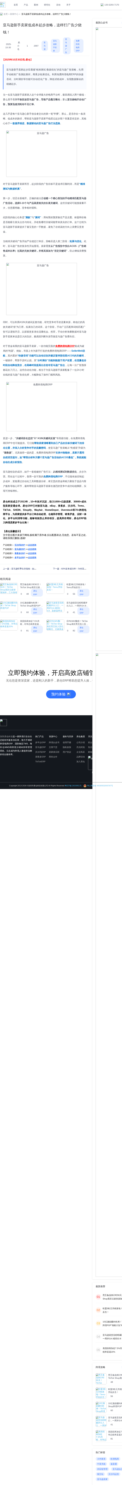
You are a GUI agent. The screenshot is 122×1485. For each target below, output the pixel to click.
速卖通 (114, 1464)
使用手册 (67, 742)
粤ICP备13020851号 (73, 786)
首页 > (7, 14)
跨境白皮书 (54, 742)
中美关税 (101, 1464)
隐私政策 (67, 747)
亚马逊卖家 (102, 1479)
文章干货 (53, 747)
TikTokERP (40, 761)
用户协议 (67, 752)
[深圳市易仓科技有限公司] (3, 4)
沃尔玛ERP (40, 752)
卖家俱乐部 (54, 752)
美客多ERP (40, 757)
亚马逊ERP (40, 747)
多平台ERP (40, 742)
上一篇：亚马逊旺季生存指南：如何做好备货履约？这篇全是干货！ (34, 568)
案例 (36, 5)
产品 (26, 5)
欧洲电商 (115, 1459)
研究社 (47, 5)
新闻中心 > (15, 14)
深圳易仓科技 (6, 736)
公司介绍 (80, 742)
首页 (16, 5)
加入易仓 (80, 761)
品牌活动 (80, 757)
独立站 (100, 1474)
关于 (68, 5)
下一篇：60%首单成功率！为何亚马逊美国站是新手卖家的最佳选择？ (85, 568)
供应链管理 (102, 1469)
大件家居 (101, 1459)
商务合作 (53, 757)
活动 (58, 5)
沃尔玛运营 (113, 1474)
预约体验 (58, 694)
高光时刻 (80, 747)
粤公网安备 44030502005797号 (100, 786)
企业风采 (80, 752)
